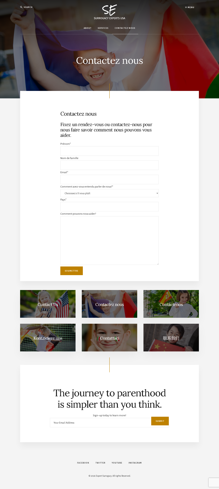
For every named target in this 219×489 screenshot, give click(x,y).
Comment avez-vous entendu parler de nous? (86, 186)
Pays (63, 199)
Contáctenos (171, 304)
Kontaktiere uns (47, 338)
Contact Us (48, 304)
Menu (190, 7)
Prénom (65, 143)
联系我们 (171, 338)
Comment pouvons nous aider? (78, 213)
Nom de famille (69, 158)
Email (64, 172)
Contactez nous (109, 304)
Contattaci (109, 338)
